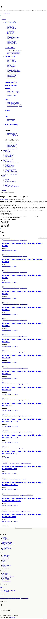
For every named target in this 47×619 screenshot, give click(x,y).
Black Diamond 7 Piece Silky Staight (14, 106)
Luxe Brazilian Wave (11, 65)
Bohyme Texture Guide (9, 165)
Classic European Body (12, 144)
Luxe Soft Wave (10, 68)
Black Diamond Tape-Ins (12, 95)
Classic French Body (11, 143)
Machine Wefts (10, 56)
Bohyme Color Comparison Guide (12, 163)
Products (4, 19)
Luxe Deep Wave (10, 30)
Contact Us (4, 538)
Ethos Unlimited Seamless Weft (13, 53)
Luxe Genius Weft (11, 82)
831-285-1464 (8, 13)
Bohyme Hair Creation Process (11, 173)
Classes (4, 176)
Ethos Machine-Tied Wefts (12, 69)
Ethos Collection (8, 153)
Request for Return (6, 543)
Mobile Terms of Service (7, 549)
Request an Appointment (10, 181)
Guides (3, 160)
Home (1, 199)
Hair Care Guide (8, 164)
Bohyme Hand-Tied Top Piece (13, 135)
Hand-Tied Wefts (10, 22)
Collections (4, 150)
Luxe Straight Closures (12, 133)
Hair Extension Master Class (11, 174)
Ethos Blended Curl (11, 36)
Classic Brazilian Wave (11, 78)
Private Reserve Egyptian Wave (13, 73)
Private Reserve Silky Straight (13, 37)
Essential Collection (9, 155)
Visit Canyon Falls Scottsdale (8, 544)
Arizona (2, 587)
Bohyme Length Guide (9, 166)
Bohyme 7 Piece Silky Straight (13, 102)
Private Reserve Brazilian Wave (13, 74)
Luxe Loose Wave (10, 31)
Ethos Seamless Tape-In (12, 94)
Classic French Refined (12, 43)
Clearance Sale (5, 568)
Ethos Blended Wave (11, 35)
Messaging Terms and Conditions (12, 186)
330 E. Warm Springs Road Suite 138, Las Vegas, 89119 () (14, 598)
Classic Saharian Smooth (12, 148)
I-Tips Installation (8, 170)
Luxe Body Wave (10, 26)
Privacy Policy (5, 547)
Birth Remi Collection (9, 158)
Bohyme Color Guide (9, 161)
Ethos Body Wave (10, 33)
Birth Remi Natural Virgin (12, 149)
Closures (4, 566)
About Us (4, 178)
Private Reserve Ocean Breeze (13, 40)
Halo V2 (7, 110)
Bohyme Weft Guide (9, 168)
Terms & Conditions (6, 548)
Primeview (12, 617)
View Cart (4, 541)
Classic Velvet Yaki (11, 146)
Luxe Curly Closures (11, 134)
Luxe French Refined (11, 28)
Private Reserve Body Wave (13, 38)
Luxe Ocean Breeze (11, 27)
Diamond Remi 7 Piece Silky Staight (14, 104)
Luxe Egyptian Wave (11, 66)
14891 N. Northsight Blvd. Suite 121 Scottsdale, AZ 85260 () (7, 591)
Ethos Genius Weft (11, 85)
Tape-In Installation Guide (10, 169)
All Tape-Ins (5, 199)
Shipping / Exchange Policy (8, 542)
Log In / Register (5, 539)
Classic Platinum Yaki (11, 145)
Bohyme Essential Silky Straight (13, 91)
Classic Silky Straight (11, 41)
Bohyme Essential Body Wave (13, 92)
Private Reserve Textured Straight (14, 71)
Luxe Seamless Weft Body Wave (13, 52)
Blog (6, 183)
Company (7, 179)
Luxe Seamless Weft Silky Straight (14, 50)
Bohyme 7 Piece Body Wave (13, 103)
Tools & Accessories (11, 124)
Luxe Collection (8, 151)
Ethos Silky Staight (11, 32)
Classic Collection (8, 156)
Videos (6, 184)
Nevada (2, 595)
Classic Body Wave (11, 42)
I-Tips (6, 116)
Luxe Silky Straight (11, 25)
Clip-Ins (7, 99)
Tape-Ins (7, 88)
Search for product (4, 192)
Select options (5, 254)
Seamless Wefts (10, 48)
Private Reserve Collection (10, 154)
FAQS (3, 175)
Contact (6, 180)
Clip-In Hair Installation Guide (11, 171)
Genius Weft (5, 556)
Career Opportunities (9, 185)
